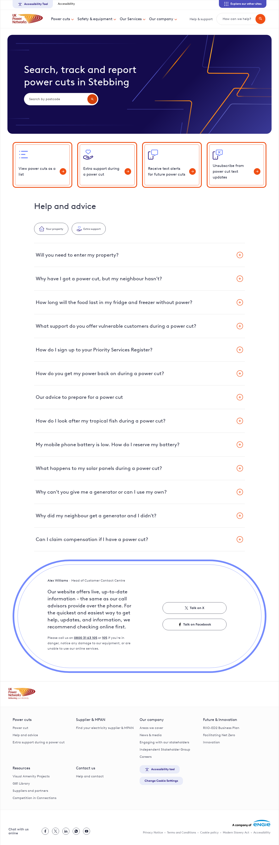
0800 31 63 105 (85, 638)
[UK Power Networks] (28, 19)
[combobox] (55, 99)
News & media (151, 735)
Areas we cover (151, 728)
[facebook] (45, 831)
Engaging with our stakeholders (164, 742)
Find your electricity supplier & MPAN (105, 728)
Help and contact (90, 776)
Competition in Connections (34, 798)
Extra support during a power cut (39, 742)
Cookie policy (209, 832)
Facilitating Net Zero (219, 735)
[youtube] (86, 831)
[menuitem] (62, 19)
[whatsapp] (76, 831)
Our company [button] (161, 19)
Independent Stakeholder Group (165, 749)
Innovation (211, 742)
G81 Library (21, 783)
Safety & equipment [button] (94, 19)
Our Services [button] (131, 19)
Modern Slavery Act (236, 832)
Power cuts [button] (60, 19)
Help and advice (25, 735)
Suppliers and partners (30, 791)
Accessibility (66, 4)
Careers (146, 757)
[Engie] (251, 823)
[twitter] (55, 831)
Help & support (201, 19)
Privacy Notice (153, 832)
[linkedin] (65, 831)
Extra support (92, 228)
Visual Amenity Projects (31, 776)
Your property (54, 228)
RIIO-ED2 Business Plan (221, 728)
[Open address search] (92, 99)
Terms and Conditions (181, 832)
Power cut (20, 728)
